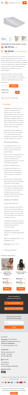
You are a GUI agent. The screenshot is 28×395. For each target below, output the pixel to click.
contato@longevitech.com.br (13, 341)
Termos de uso (5, 362)
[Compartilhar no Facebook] (5, 98)
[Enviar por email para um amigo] (11, 98)
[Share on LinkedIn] (16, 98)
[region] (14, 391)
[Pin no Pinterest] (14, 98)
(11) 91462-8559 (12, 339)
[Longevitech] (13, 2)
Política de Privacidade (19, 390)
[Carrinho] (24, 2)
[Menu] (2, 3)
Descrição (7, 104)
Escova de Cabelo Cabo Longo (21, 272)
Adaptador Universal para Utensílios (7, 273)
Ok (17, 92)
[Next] (24, 21)
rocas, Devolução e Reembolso (10, 366)
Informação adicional (10, 250)
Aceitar (14, 393)
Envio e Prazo (5, 364)
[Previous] (3, 21)
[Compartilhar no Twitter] (8, 98)
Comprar (14, 86)
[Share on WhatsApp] (2, 98)
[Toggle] (2, 104)
